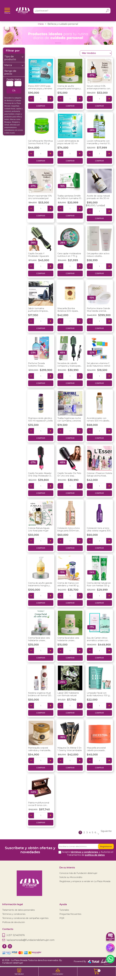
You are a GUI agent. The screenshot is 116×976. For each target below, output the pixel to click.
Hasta (18, 79)
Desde (10, 79)
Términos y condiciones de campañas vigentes (25, 918)
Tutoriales (64, 910)
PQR (61, 918)
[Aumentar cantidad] (50, 99)
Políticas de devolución (13, 922)
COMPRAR (40, 106)
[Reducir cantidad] (31, 99)
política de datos (95, 855)
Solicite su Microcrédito (70, 877)
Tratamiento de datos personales (18, 910)
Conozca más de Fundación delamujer (78, 873)
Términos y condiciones (13, 914)
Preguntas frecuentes (70, 914)
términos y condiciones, (84, 852)
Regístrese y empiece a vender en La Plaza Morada (84, 881)
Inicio (41, 24)
